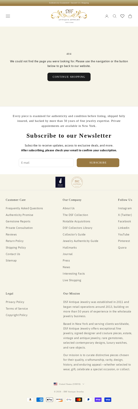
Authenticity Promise (19, 214)
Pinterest (124, 240)
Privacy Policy (15, 301)
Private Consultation (19, 227)
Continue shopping (69, 76)
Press (66, 260)
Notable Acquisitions (76, 221)
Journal (68, 254)
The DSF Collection (75, 214)
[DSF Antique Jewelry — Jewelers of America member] (60, 182)
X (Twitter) (125, 214)
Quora (122, 247)
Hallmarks (70, 247)
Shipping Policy (16, 247)
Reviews (11, 234)
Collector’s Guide (74, 234)
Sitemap (11, 260)
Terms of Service (17, 308)
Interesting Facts (74, 273)
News (66, 267)
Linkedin (123, 227)
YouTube (123, 234)
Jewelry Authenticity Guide (80, 240)
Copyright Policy (16, 315)
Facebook (124, 221)
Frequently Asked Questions (24, 208)
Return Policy (15, 240)
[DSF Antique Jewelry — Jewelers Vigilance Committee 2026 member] (77, 182)
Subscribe (98, 162)
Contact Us (13, 254)
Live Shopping (72, 280)
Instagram (125, 208)
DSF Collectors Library (77, 227)
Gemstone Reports (18, 221)
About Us (69, 208)
